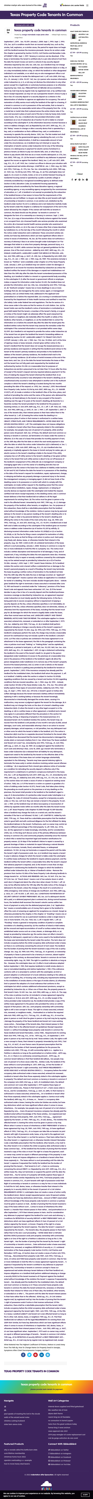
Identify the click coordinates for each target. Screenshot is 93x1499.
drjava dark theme (55, 1414)
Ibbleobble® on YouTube (60, 1464)
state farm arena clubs (13, 1424)
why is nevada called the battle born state (20, 1450)
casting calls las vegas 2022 (78, 125)
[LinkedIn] (41, 1355)
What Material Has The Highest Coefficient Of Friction (25, 1345)
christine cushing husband (14, 1421)
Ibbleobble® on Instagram (60, 1453)
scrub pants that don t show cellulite (79, 151)
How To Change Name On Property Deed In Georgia (39, 1347)
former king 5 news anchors (59, 1428)
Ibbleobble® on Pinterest (60, 1461)
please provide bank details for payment (47, 1389)
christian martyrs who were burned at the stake (23, 5)
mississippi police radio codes (24, 25)
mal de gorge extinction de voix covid (63, 1438)
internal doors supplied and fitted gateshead (66, 1406)
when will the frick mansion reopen (79, 69)
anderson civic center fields (73, 5)
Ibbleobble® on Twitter (59, 1450)
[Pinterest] (35, 1355)
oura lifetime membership (14, 1453)
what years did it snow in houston (79, 40)
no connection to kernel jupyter (60, 1421)
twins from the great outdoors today (62, 1424)
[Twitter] (29, 1355)
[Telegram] (47, 1355)
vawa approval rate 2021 (58, 1431)
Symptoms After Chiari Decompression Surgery (22, 1350)
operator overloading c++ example (18, 1460)
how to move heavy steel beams (17, 1464)
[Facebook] (23, 1355)
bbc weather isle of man (57, 1410)
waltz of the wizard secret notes (16, 1417)
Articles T (45, 1350)
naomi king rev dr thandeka (59, 1417)
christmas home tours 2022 (15, 1457)
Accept (85, 1494)
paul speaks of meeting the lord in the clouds (22, 1414)
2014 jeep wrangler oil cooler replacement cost (66, 1435)
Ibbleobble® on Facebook (60, 1457)
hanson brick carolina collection (79, 98)
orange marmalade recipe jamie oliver (35, 35)
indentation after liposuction (42, 1475)
